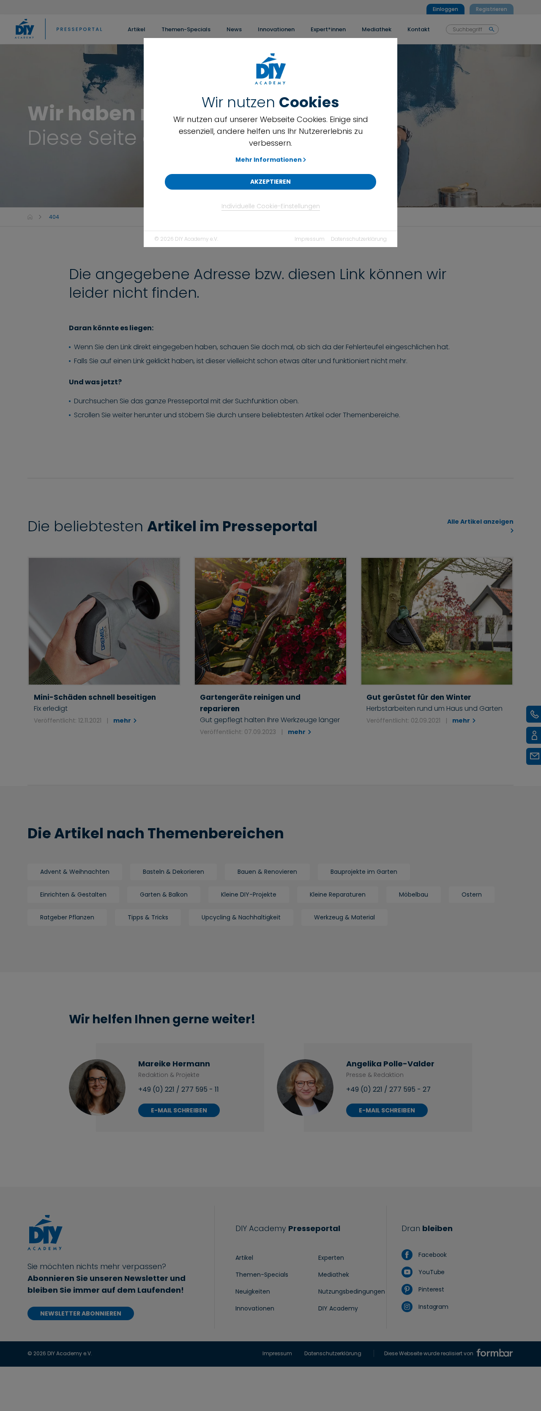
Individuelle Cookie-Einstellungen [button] (270, 206)
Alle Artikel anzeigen (480, 521)
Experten (331, 1257)
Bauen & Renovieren (267, 871)
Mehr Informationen (268, 159)
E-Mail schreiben (179, 1110)
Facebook (432, 1255)
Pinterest (430, 1289)
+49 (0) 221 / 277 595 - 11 (178, 1089)
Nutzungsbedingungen (351, 1291)
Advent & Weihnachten (74, 871)
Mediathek (333, 1274)
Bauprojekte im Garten (364, 871)
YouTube (431, 1272)
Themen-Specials (261, 1274)
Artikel (244, 1257)
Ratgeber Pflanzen (67, 917)
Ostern (472, 894)
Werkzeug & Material (344, 917)
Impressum (310, 238)
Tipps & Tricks (148, 917)
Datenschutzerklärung (359, 238)
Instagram (432, 1306)
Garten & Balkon (164, 894)
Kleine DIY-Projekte (248, 894)
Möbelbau (413, 894)
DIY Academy (338, 1308)
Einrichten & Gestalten (73, 894)
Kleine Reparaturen (338, 894)
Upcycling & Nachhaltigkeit (241, 917)
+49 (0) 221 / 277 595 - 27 (388, 1089)
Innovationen (254, 1308)
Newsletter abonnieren (80, 1313)
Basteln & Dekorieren (173, 871)
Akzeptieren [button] (270, 181)
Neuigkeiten (252, 1291)
